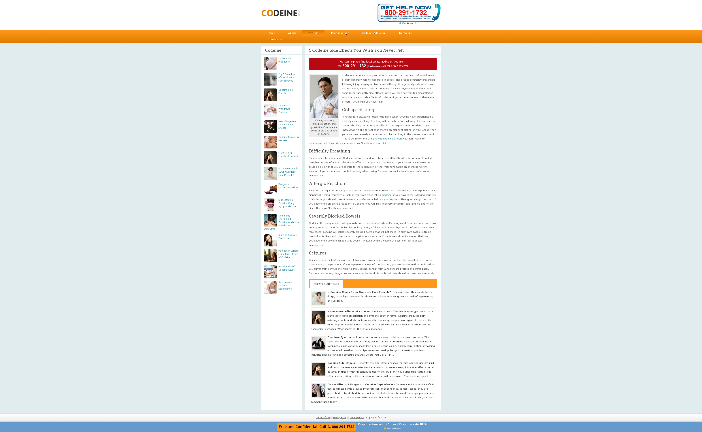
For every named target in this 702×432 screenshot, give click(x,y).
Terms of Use (323, 417)
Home (271, 33)
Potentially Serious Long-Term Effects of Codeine (288, 254)
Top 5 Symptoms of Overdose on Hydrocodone (287, 78)
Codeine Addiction (374, 33)
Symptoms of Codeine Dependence (285, 286)
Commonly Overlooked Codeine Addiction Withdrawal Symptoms (281, 222)
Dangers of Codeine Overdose (288, 186)
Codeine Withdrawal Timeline (284, 109)
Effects (313, 33)
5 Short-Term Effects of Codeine (288, 154)
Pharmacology (340, 33)
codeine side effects (390, 139)
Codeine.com (280, 13)
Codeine (387, 195)
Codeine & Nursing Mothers (288, 138)
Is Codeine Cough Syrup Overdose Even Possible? (288, 172)
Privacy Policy (340, 417)
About (292, 33)
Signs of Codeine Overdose (287, 236)
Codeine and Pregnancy (285, 60)
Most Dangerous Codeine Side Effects (287, 125)
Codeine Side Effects (285, 91)
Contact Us (275, 39)
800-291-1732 (354, 66)
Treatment (405, 33)
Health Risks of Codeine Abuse (286, 268)
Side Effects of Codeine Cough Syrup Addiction (287, 203)
